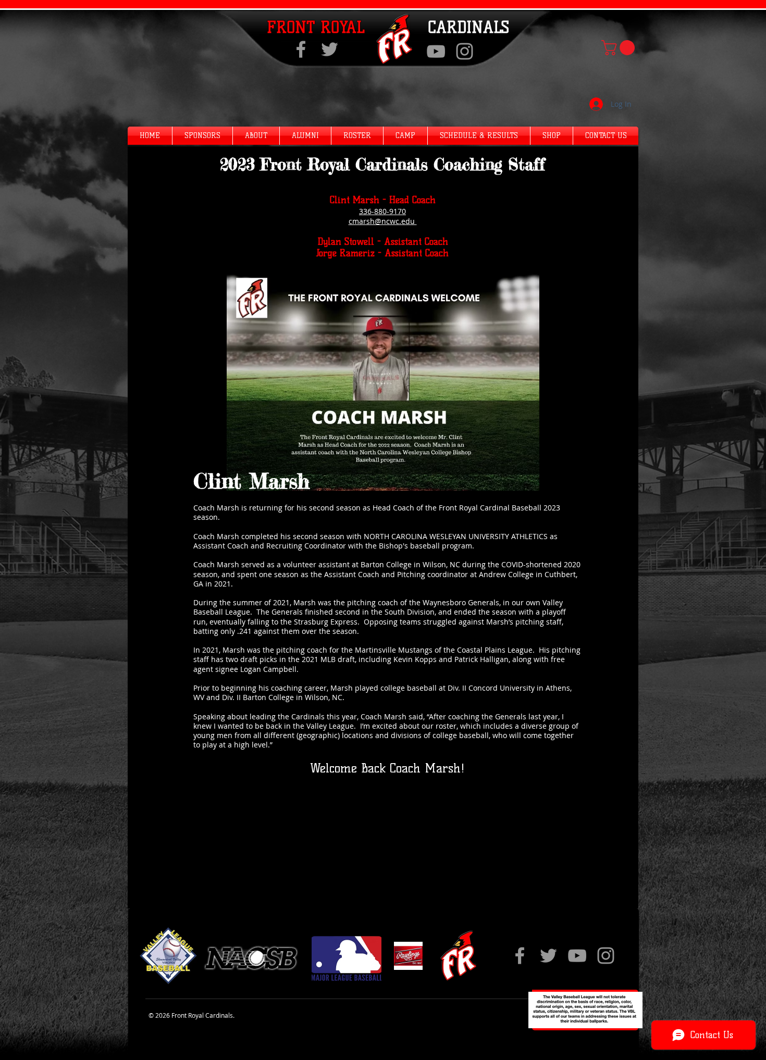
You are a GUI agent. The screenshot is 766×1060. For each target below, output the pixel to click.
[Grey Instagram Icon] (464, 51)
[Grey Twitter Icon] (329, 49)
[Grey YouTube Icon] (436, 51)
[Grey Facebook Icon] (301, 49)
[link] (619, 47)
